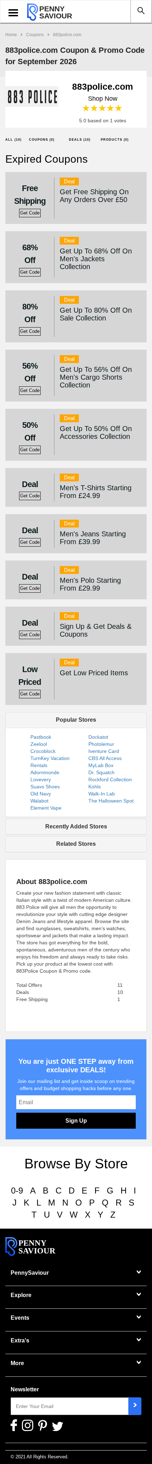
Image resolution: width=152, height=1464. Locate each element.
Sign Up (76, 1121)
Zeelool (38, 744)
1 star (86, 108)
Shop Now (102, 98)
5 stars (119, 108)
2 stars (94, 108)
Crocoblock (42, 751)
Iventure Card (103, 751)
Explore (21, 1295)
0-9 (17, 1190)
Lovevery (40, 779)
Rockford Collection (110, 779)
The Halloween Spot (111, 801)
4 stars (111, 108)
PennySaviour (30, 1273)
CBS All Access (105, 758)
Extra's (20, 1340)
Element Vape (46, 808)
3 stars (103, 108)
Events (20, 1318)
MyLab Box (100, 765)
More (17, 1363)
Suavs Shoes (45, 786)
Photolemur (101, 744)
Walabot (39, 801)
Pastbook (40, 737)
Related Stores (76, 844)
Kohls (94, 786)
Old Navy (40, 794)
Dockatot (98, 737)
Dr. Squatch (101, 772)
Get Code (30, 213)
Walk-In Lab (101, 794)
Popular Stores (76, 720)
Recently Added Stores (76, 826)
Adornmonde (44, 772)
